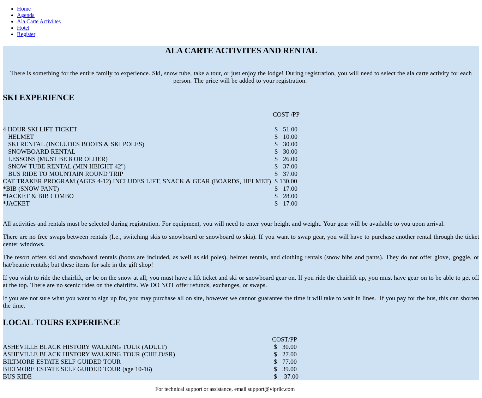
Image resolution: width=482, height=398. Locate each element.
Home (24, 9)
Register (26, 34)
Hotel (23, 28)
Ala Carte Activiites (39, 21)
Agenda (26, 15)
